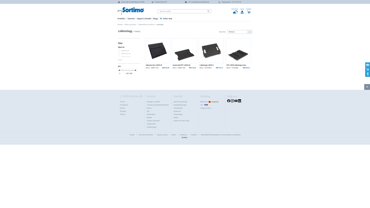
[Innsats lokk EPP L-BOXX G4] (184, 50)
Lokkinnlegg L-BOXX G (207, 65)
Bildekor (149, 117)
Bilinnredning (151, 114)
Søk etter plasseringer (180, 102)
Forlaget (132, 135)
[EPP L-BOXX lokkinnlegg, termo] (238, 50)
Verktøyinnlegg (151, 127)
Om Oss (122, 102)
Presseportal (124, 105)
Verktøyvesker (151, 124)
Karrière (122, 108)
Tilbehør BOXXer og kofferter (146, 24)
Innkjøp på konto (205, 108)
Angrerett (194, 135)
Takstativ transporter (153, 121)
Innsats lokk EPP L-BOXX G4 (181, 65)
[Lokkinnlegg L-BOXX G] (211, 50)
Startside (120, 24)
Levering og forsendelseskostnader (158, 105)
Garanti (173, 135)
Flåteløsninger (178, 108)
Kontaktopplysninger (180, 105)
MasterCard (204, 102)
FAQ (148, 111)
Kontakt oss (177, 111)
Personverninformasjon (146, 135)
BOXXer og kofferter (130, 24)
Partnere (122, 114)
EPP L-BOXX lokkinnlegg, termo (236, 65)
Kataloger (123, 111)
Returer (149, 108)
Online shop (167, 18)
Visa (201, 105)
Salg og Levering (162, 135)
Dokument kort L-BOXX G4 (154, 65)
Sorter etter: (222, 32)
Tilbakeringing (178, 114)
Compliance (183, 135)
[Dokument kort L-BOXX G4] (157, 50)
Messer (176, 117)
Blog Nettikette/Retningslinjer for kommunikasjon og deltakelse (221, 135)
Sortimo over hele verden (181, 121)
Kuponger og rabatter (153, 102)
